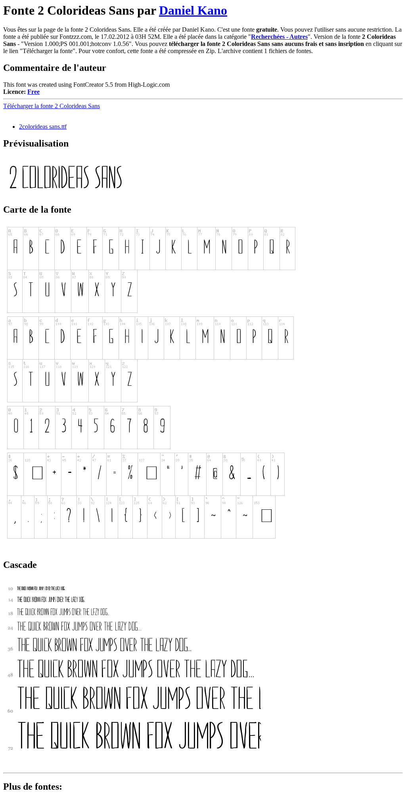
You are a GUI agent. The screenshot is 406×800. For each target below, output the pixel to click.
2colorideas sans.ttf (43, 126)
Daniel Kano (193, 10)
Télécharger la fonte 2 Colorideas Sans (51, 106)
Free (33, 91)
